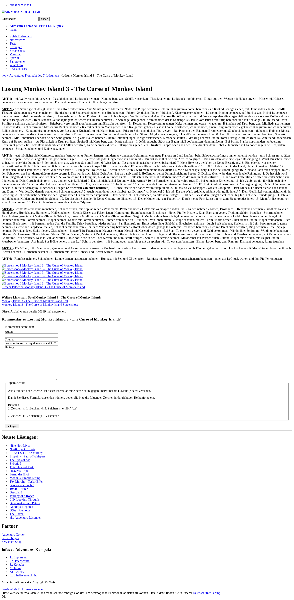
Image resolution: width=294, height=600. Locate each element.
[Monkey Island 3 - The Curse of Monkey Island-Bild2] (42, 269)
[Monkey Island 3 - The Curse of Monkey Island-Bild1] (42, 265)
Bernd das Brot (19, 474)
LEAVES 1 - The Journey (26, 452)
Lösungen (16, 47)
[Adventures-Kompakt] (21, 11)
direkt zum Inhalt (20, 5)
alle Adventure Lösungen (25, 517)
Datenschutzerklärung (206, 593)
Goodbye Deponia (21, 506)
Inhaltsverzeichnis (23, 575)
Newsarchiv (17, 40)
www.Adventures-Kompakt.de (21, 75)
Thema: (9, 339)
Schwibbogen (10, 538)
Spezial (14, 58)
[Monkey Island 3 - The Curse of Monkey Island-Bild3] (42, 272)
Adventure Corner (13, 534)
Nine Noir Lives (20, 445)
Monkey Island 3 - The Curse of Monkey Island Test (35, 301)
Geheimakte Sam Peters (25, 503)
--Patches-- (16, 65)
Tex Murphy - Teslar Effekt (27, 481)
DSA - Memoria (20, 510)
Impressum (19, 557)
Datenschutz (20, 561)
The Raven (17, 514)
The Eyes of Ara (20, 460)
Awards (17, 571)
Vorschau (15, 54)
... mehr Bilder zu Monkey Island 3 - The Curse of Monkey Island (43, 287)
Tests (13, 43)
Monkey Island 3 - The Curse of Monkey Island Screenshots (40, 304)
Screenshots (17, 50)
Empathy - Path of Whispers (27, 456)
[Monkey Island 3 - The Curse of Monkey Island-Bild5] (42, 280)
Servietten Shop (12, 541)
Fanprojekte (17, 61)
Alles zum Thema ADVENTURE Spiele (37, 26)
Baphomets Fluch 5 (22, 485)
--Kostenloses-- (19, 68)
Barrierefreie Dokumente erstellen (23, 589)
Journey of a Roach (22, 496)
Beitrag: (10, 347)
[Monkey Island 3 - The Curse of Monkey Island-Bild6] (42, 283)
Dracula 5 (16, 492)
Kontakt (17, 564)
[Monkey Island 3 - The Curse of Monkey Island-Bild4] (42, 276)
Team (15, 568)
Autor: (9, 331)
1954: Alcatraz (19, 488)
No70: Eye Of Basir (22, 449)
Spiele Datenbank (21, 36)
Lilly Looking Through (24, 499)
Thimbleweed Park (22, 467)
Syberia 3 (16, 463)
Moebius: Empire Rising (25, 478)
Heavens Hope (19, 470)
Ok (4, 596)
